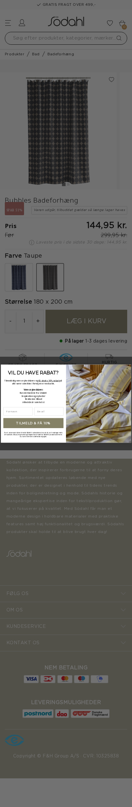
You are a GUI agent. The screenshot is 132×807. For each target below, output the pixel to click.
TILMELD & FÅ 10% (33, 423)
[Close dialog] (127, 368)
